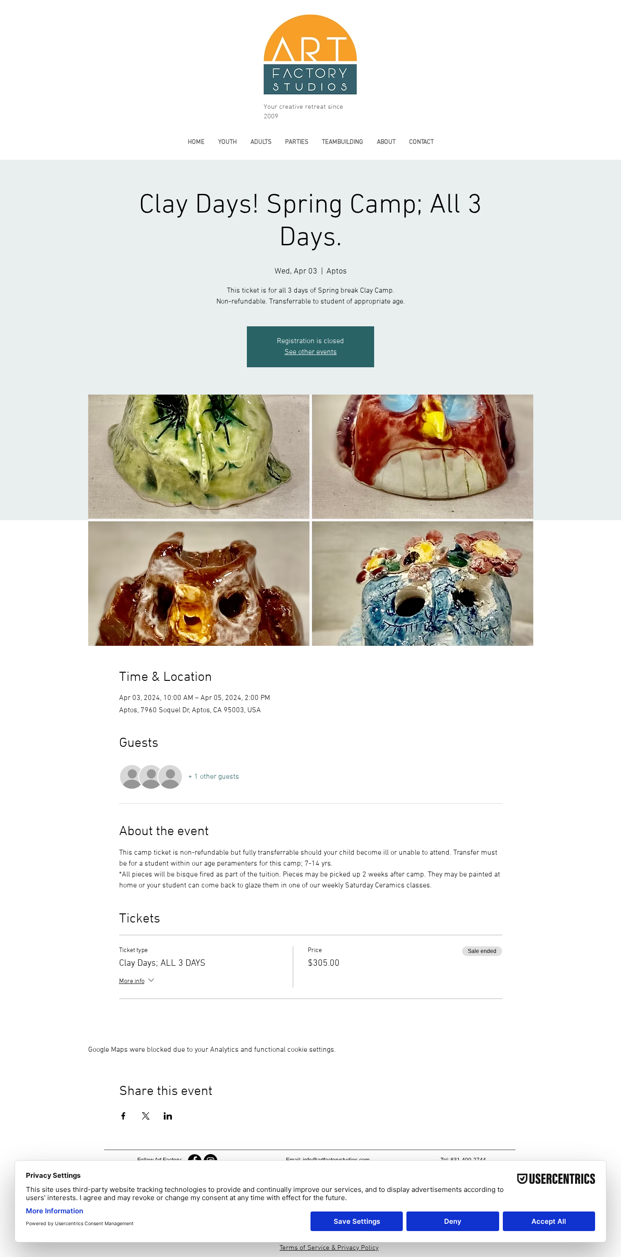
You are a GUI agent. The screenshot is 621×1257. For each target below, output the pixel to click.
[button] (227, 142)
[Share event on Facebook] (123, 1116)
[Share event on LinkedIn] (168, 1116)
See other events (311, 352)
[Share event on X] (145, 1116)
